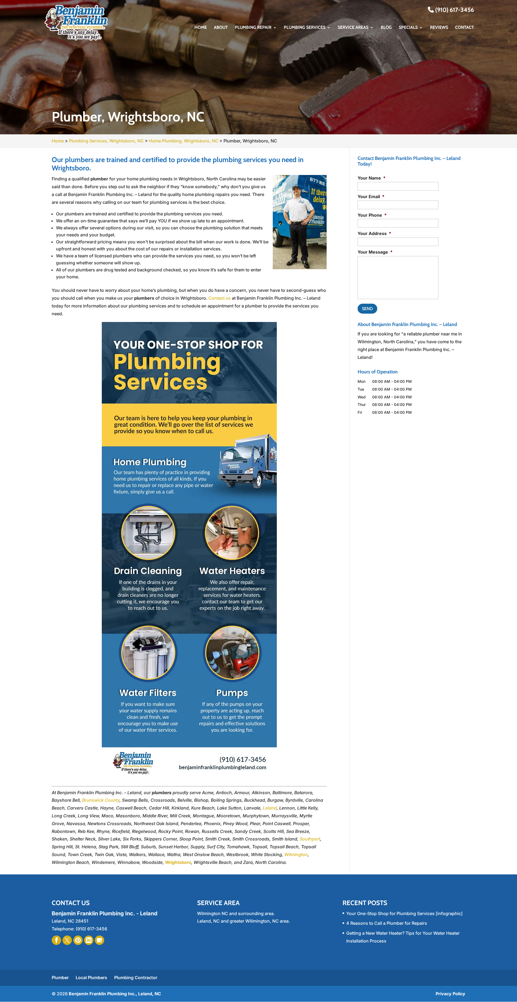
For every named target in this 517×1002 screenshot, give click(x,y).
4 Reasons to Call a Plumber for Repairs (386, 923)
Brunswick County (101, 800)
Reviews (439, 28)
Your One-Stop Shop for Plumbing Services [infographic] (404, 913)
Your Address (374, 233)
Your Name (372, 178)
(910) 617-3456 (454, 9)
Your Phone (372, 215)
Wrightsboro (178, 862)
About (221, 28)
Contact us (219, 298)
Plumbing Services (304, 28)
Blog (386, 28)
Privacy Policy (450, 993)
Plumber (60, 977)
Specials (408, 28)
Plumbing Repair (253, 28)
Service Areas (353, 28)
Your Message (375, 252)
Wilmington (296, 854)
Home (200, 28)
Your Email (371, 196)
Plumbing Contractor (135, 977)
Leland (270, 808)
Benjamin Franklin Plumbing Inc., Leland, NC (115, 993)
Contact (464, 28)
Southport (310, 839)
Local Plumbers (91, 977)
